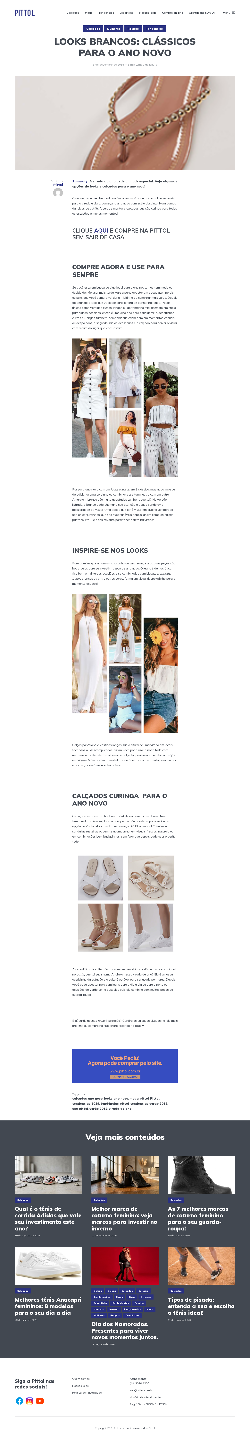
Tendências (106, 12)
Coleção (143, 1291)
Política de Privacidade (87, 1392)
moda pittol (139, 1098)
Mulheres (113, 28)
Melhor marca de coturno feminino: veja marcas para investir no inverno (124, 1218)
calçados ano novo (87, 1098)
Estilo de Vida (120, 1303)
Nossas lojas (147, 12)
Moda (89, 12)
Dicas (132, 1297)
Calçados (73, 12)
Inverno (113, 1309)
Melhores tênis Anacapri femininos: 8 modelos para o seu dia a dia (48, 1306)
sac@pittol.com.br (141, 1390)
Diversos (146, 1297)
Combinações (102, 1297)
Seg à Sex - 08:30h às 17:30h (148, 1404)
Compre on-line (172, 12)
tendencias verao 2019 (148, 1103)
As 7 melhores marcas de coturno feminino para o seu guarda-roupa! (198, 1218)
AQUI (102, 230)
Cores (119, 1297)
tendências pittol (115, 1103)
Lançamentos (132, 1309)
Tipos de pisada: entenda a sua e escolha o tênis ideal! (201, 1306)
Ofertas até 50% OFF (203, 12)
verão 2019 (98, 1108)
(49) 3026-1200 (139, 1383)
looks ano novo (116, 1098)
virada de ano (120, 1108)
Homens (99, 1309)
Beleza (98, 1291)
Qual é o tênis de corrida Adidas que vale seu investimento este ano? (48, 1218)
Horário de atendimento (145, 1397)
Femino (139, 1303)
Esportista (126, 12)
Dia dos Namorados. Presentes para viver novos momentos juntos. (124, 1331)
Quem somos (81, 1378)
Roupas (133, 28)
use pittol (80, 1108)
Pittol (154, 1098)
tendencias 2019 (85, 1103)
